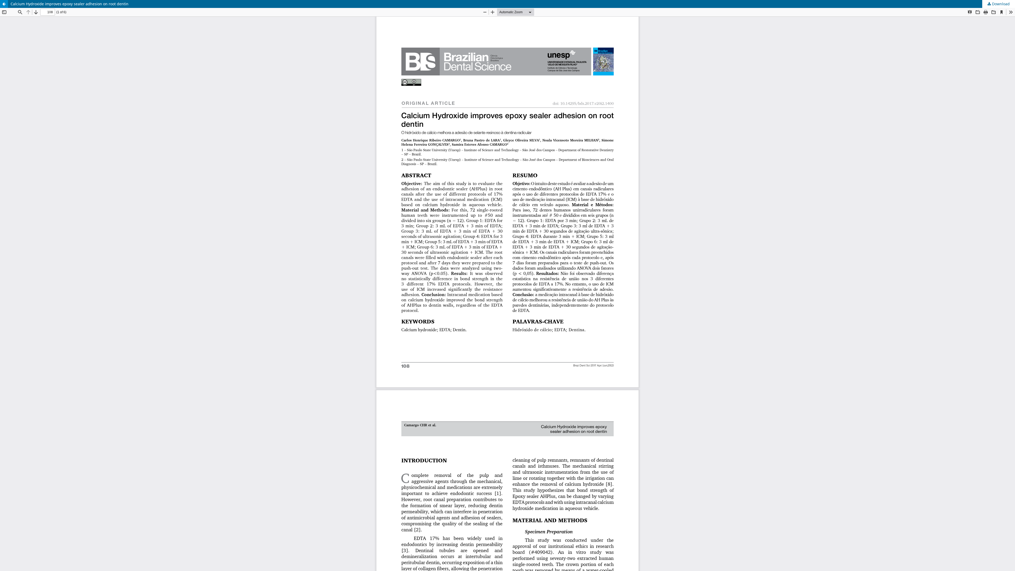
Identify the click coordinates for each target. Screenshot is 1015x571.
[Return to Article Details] (4, 4)
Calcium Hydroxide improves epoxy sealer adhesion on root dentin (69, 3)
